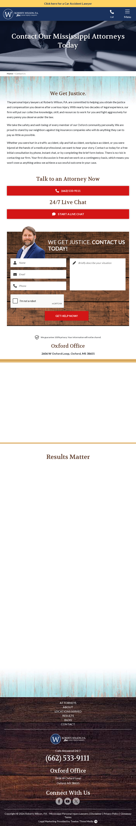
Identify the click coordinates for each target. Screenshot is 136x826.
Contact (68, 724)
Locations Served (68, 711)
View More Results (68, 672)
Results (68, 715)
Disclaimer (96, 813)
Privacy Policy (111, 813)
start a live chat (71, 214)
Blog (68, 720)
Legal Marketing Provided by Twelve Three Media (66, 821)
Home (10, 73)
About (68, 707)
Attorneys (68, 702)
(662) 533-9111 (71, 190)
